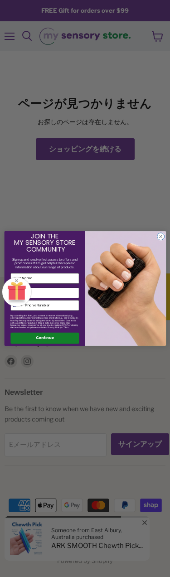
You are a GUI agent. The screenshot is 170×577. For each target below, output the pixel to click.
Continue (44, 338)
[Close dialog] (160, 236)
